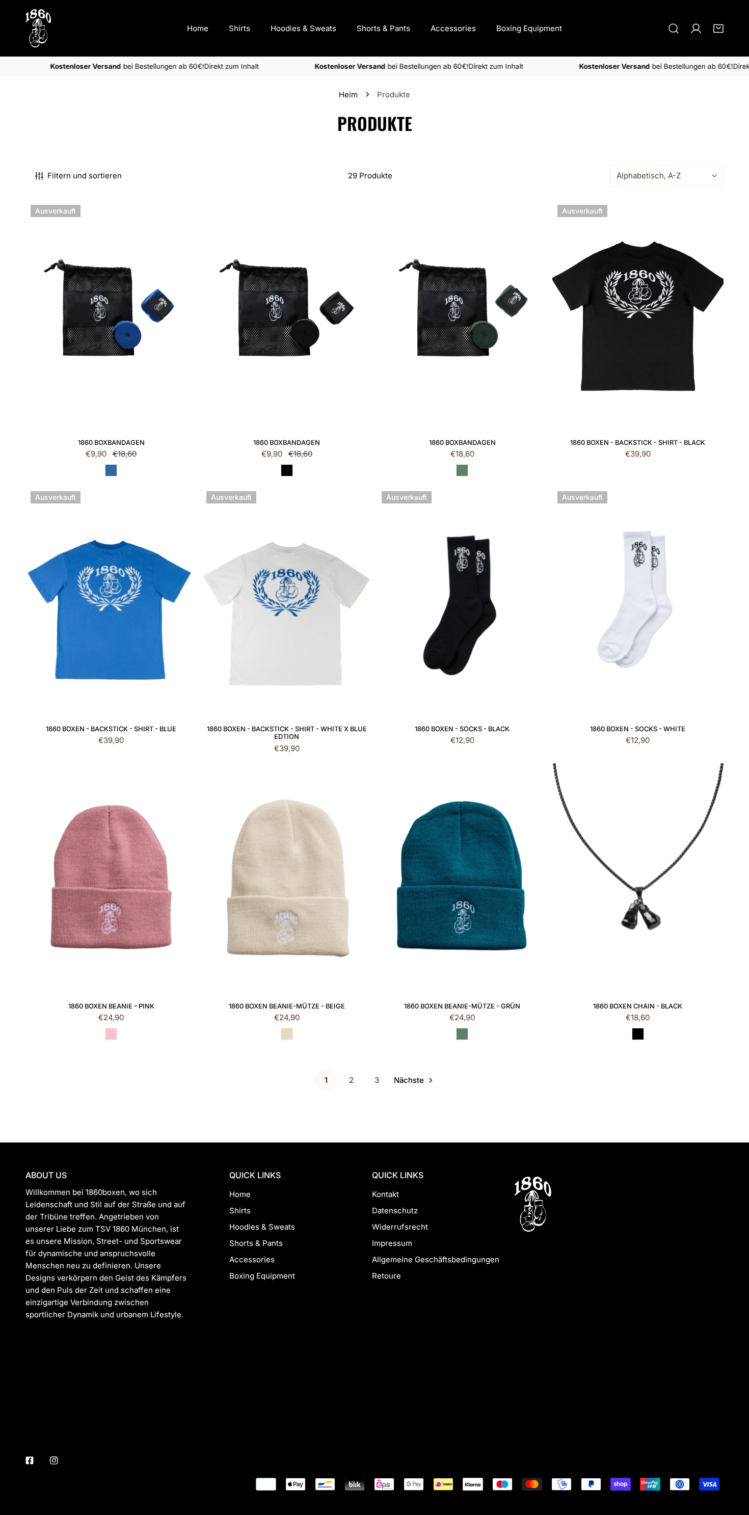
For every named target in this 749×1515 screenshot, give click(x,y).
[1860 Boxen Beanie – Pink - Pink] (111, 1034)
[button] (718, 28)
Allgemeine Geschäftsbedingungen (435, 1259)
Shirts (240, 1210)
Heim (348, 94)
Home (240, 1194)
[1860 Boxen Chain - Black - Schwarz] (638, 1034)
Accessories (252, 1259)
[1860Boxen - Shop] (38, 28)
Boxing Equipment (262, 1276)
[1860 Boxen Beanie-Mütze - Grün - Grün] (462, 1034)
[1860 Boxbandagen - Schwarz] (287, 470)
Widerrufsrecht (400, 1227)
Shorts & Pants (256, 1243)
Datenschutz (395, 1210)
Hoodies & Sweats (262, 1227)
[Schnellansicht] (178, 417)
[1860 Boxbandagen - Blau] (111, 470)
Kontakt (385, 1194)
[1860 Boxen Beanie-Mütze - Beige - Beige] (287, 1034)
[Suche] (673, 28)
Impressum (392, 1243)
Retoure (386, 1276)
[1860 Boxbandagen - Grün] (462, 470)
